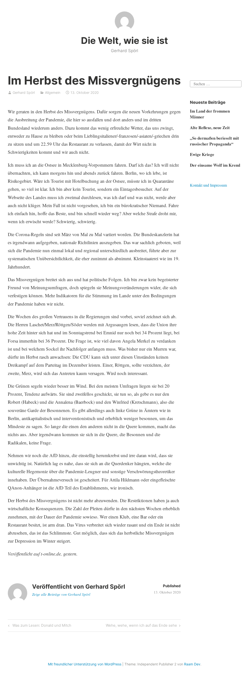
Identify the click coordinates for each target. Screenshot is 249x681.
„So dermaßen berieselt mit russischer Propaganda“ (214, 141)
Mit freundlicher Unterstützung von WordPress (84, 664)
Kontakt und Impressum (208, 185)
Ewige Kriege (202, 154)
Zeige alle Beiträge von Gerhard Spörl (61, 594)
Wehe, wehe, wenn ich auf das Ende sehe (141, 626)
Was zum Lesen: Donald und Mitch (41, 626)
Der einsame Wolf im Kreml (215, 165)
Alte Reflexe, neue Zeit (210, 128)
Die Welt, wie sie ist (124, 40)
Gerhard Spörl (24, 92)
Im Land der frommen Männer (210, 114)
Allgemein (52, 92)
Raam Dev (192, 664)
